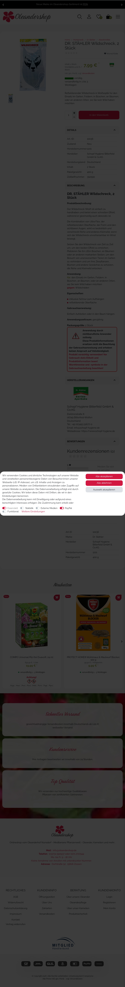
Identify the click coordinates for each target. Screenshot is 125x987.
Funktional (13, 511)
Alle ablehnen (104, 483)
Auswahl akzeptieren (104, 489)
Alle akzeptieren (104, 476)
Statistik (29, 508)
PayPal (68, 508)
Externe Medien (49, 508)
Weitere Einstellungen (33, 511)
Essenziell (12, 508)
